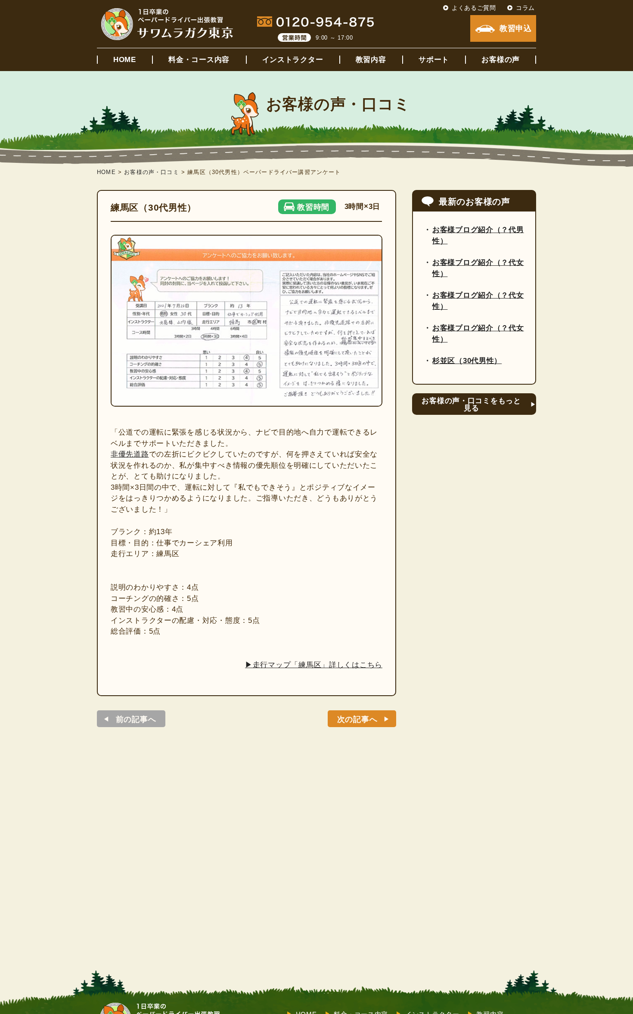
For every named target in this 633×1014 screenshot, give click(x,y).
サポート (434, 59)
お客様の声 (500, 59)
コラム (525, 8)
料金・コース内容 (199, 59)
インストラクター (292, 59)
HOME (124, 59)
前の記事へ (136, 719)
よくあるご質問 (474, 8)
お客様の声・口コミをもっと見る (471, 404)
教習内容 (371, 59)
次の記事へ (357, 719)
